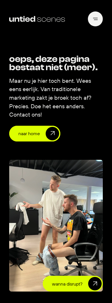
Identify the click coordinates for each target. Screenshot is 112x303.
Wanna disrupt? (67, 284)
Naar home (29, 133)
